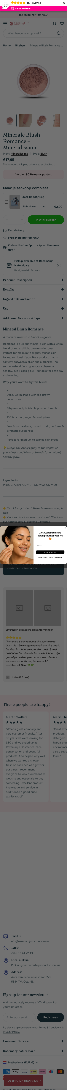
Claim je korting (50, 552)
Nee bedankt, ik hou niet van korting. (50, 557)
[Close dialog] (65, 528)
